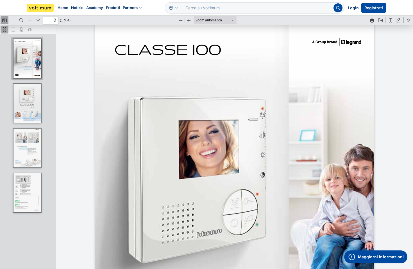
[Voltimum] (40, 8)
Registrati (373, 7)
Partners (130, 7)
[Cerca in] (173, 7)
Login (353, 7)
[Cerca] (337, 7)
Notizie (77, 7)
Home (63, 7)
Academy (94, 7)
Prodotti (113, 7)
